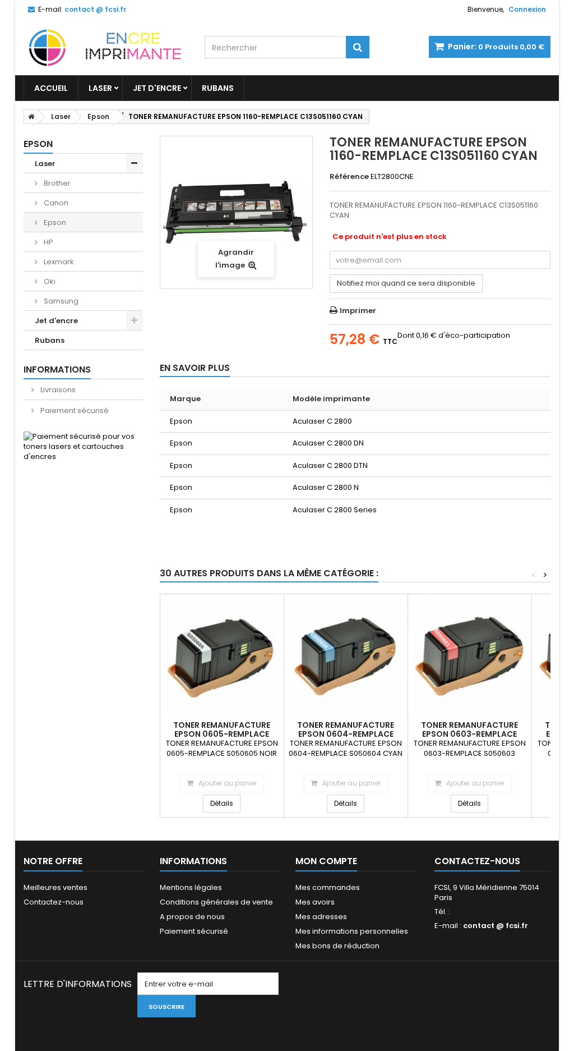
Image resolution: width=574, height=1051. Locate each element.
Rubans (218, 88)
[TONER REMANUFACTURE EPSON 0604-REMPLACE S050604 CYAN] (346, 656)
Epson (54, 222)
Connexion (527, 9)
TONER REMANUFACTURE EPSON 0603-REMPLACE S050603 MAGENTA (469, 733)
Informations (57, 369)
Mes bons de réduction (337, 945)
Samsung (60, 301)
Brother (56, 183)
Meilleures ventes (55, 887)
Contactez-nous (54, 902)
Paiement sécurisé (74, 410)
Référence (349, 177)
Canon (55, 203)
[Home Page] (29, 116)
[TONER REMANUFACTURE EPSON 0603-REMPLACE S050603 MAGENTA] (470, 656)
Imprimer (358, 310)
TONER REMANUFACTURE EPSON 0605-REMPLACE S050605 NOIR (221, 733)
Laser (100, 88)
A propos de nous (192, 916)
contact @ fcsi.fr (495, 925)
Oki (48, 281)
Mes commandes (327, 887)
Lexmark (58, 261)
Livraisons (57, 389)
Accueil (51, 88)
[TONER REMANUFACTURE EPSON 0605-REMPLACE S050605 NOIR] (222, 656)
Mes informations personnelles (351, 931)
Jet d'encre (157, 88)
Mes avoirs (315, 902)
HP (47, 242)
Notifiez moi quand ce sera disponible (406, 283)
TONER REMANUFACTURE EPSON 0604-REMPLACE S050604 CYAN (345, 733)
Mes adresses (321, 916)
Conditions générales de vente (216, 902)
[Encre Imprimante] (106, 46)
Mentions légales (191, 887)
